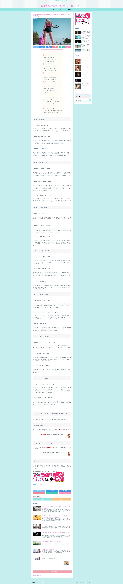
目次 (50, 51)
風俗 (41, 484)
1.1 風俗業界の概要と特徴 (49, 57)
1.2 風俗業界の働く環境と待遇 (50, 59)
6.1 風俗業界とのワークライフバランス (52, 101)
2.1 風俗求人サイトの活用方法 (50, 66)
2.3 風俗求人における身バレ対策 (50, 70)
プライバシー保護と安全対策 (50, 81)
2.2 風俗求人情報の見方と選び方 (50, 68)
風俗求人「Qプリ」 (37, 417)
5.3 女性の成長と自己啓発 (49, 97)
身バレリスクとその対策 (49, 72)
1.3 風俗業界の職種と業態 (49, 61)
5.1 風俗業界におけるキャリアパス (51, 92)
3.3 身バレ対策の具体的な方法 (50, 79)
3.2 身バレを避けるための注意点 (50, 77)
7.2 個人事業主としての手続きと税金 (51, 112)
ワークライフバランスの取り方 (50, 99)
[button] (68, 47)
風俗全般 (35, 484)
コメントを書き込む (52, 571)
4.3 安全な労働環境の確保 (49, 88)
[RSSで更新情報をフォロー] (61, 499)
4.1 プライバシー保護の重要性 (50, 83)
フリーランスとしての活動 (49, 108)
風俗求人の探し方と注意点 (49, 63)
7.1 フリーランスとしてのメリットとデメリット (53, 110)
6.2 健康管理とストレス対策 (50, 103)
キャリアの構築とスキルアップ (50, 90)
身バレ (39, 484)
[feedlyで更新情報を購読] (42, 499)
